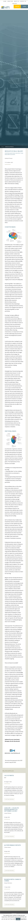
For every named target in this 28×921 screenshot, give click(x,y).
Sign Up (17, 6)
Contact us (23, 1)
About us (16, 1)
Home (4, 1)
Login (24, 6)
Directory (10, 1)
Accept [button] (18, 919)
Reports (14, 3)
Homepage (14, 913)
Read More (23, 919)
